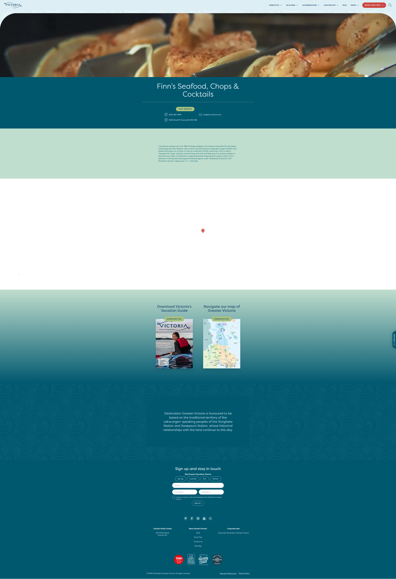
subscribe (394, 338)
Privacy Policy (244, 573)
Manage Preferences (228, 573)
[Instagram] (198, 518)
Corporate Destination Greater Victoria (233, 533)
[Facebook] (192, 518)
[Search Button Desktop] (390, 5)
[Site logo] (13, 5)
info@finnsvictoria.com (212, 114)
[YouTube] (204, 518)
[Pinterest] (186, 518)
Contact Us (198, 541)
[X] (210, 518)
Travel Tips (198, 537)
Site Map (198, 546)
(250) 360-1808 (175, 114)
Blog (345, 5)
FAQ (198, 533)
